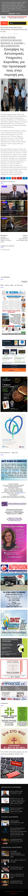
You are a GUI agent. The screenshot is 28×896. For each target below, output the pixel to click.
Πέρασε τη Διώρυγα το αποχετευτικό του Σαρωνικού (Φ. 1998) (16, 809)
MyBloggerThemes (14, 893)
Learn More (11, 13)
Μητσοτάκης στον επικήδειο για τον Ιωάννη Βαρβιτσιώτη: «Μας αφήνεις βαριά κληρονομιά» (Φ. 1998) (12, 195)
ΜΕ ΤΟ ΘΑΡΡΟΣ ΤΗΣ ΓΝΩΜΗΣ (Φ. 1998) (16, 792)
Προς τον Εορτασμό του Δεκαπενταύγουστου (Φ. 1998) (17, 876)
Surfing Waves (25, 456)
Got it (18, 13)
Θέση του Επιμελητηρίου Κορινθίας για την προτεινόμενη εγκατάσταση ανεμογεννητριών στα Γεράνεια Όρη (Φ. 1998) (18, 831)
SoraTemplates (13, 891)
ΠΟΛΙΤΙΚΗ (15, 33)
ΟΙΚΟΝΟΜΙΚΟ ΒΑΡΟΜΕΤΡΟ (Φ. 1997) (17, 822)
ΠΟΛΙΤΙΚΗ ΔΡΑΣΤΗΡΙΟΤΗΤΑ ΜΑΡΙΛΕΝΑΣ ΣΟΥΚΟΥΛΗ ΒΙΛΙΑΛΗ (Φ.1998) (12, 226)
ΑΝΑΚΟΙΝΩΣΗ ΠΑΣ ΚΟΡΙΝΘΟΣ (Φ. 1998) (16, 840)
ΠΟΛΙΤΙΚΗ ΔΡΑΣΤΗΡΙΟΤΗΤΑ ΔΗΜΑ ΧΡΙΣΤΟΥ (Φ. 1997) (12, 211)
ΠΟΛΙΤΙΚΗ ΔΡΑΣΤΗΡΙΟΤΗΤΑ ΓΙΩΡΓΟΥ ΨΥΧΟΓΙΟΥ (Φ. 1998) (17, 854)
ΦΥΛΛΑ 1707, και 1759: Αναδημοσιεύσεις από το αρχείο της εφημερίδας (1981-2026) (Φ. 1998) (17, 801)
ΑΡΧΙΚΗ (4, 23)
